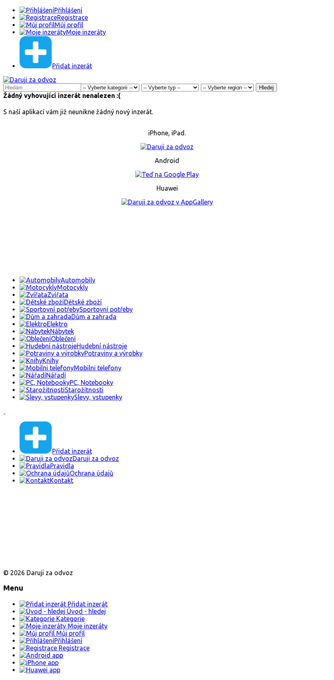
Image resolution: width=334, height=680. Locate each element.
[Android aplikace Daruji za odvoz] (33, 506)
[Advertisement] (167, 241)
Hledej (266, 88)
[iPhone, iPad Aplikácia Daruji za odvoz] (30, 533)
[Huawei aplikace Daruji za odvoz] (33, 559)
